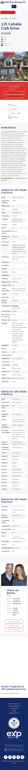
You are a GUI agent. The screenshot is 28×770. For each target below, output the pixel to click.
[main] (14, 349)
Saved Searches (7, 43)
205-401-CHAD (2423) (14, 745)
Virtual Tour (6, 45)
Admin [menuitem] (14, 710)
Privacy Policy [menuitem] (14, 713)
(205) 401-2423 (15, 614)
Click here (15, 371)
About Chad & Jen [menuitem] (14, 703)
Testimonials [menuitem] (14, 708)
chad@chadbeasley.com (15, 749)
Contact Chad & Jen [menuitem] (14, 706)
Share (4, 39)
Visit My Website (14, 630)
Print (4, 41)
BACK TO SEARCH (8, 12)
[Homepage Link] (13, 2)
